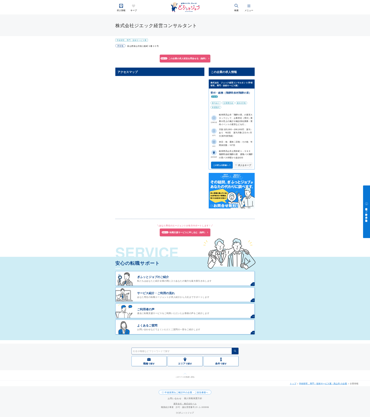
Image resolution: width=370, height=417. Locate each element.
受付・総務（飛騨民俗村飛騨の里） (231, 92)
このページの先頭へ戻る (185, 377)
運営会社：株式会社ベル (185, 403)
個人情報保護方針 (193, 398)
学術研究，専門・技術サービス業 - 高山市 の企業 (323, 383)
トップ (293, 383)
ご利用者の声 (146, 309)
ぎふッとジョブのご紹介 (153, 277)
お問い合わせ (174, 398)
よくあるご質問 (147, 325)
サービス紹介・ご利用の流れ (156, 293)
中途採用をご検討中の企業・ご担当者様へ (186, 392)
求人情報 (121, 10)
